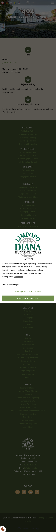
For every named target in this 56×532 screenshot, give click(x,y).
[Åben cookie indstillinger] (3, 529)
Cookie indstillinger (10, 284)
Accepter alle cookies (28, 298)
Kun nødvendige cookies (28, 291)
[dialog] (28, 266)
